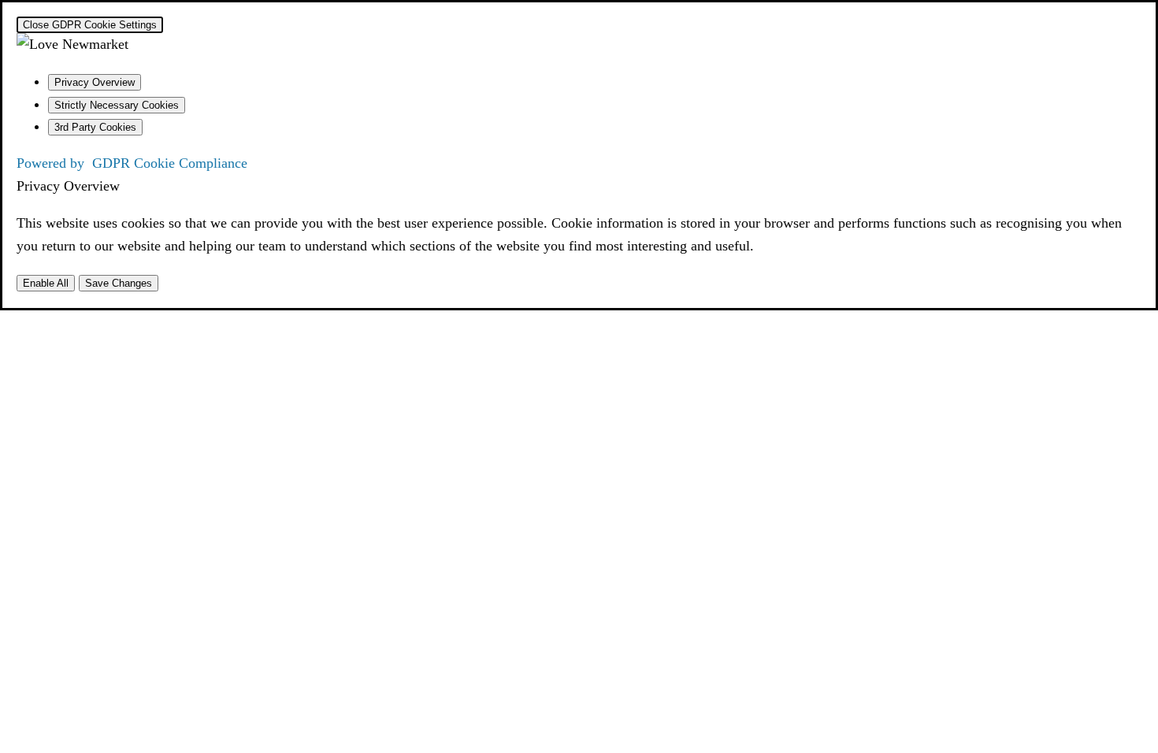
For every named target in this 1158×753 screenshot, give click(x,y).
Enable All (46, 283)
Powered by (132, 163)
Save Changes (118, 283)
